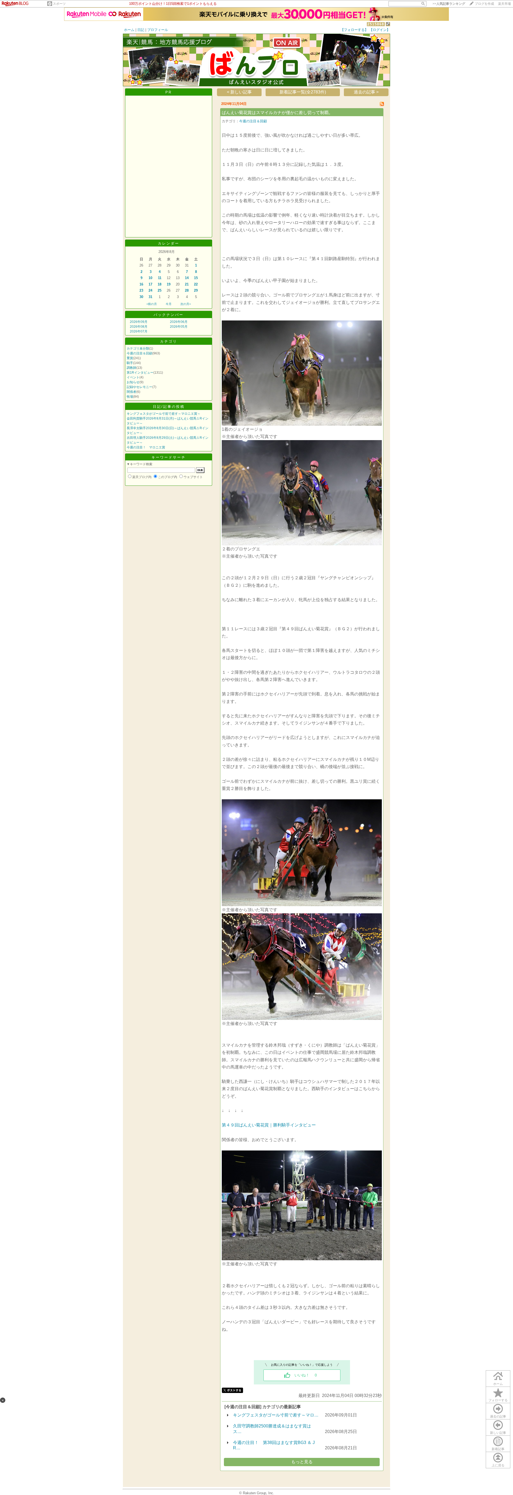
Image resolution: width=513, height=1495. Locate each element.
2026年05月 (179, 326)
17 (150, 284)
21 (187, 284)
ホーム (129, 30)
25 (159, 290)
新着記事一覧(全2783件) (302, 92)
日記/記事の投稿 (169, 407)
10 (150, 278)
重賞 (130, 358)
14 (187, 278)
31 (150, 297)
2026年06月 (179, 322)
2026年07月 (138, 331)
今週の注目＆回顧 (139, 353)
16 (141, 284)
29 (196, 290)
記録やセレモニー (139, 387)
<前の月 (151, 304)
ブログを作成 (484, 4)
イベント (133, 377)
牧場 (130, 396)
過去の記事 (498, 1416)
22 (196, 284)
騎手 (130, 363)
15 (196, 278)
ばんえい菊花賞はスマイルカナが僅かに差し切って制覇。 (277, 112)
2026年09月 (138, 322)
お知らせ (133, 382)
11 (159, 278)
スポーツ (59, 4)
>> (449, 4)
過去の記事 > (366, 92)
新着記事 (498, 1449)
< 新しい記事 (239, 92)
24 (150, 290)
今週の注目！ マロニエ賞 (146, 447)
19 (168, 284)
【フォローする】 (354, 30)
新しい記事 (498, 1433)
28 (187, 290)
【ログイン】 (379, 30)
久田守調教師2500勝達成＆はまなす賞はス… (272, 1429)
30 (141, 297)
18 (159, 284)
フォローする (498, 1400)
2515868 (375, 24)
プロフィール (157, 30)
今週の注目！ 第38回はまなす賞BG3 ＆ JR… (274, 1445)
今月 (169, 304)
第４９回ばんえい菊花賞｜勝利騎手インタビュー (269, 1125)
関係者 (131, 392)
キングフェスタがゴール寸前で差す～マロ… (275, 1415)
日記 (140, 30)
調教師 (131, 368)
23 (141, 290)
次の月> (185, 304)
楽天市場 (504, 4)
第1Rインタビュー (140, 372)
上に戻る (498, 1465)
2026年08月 (138, 326)
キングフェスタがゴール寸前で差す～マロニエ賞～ (163, 414)
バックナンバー (169, 315)
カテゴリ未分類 (138, 348)
